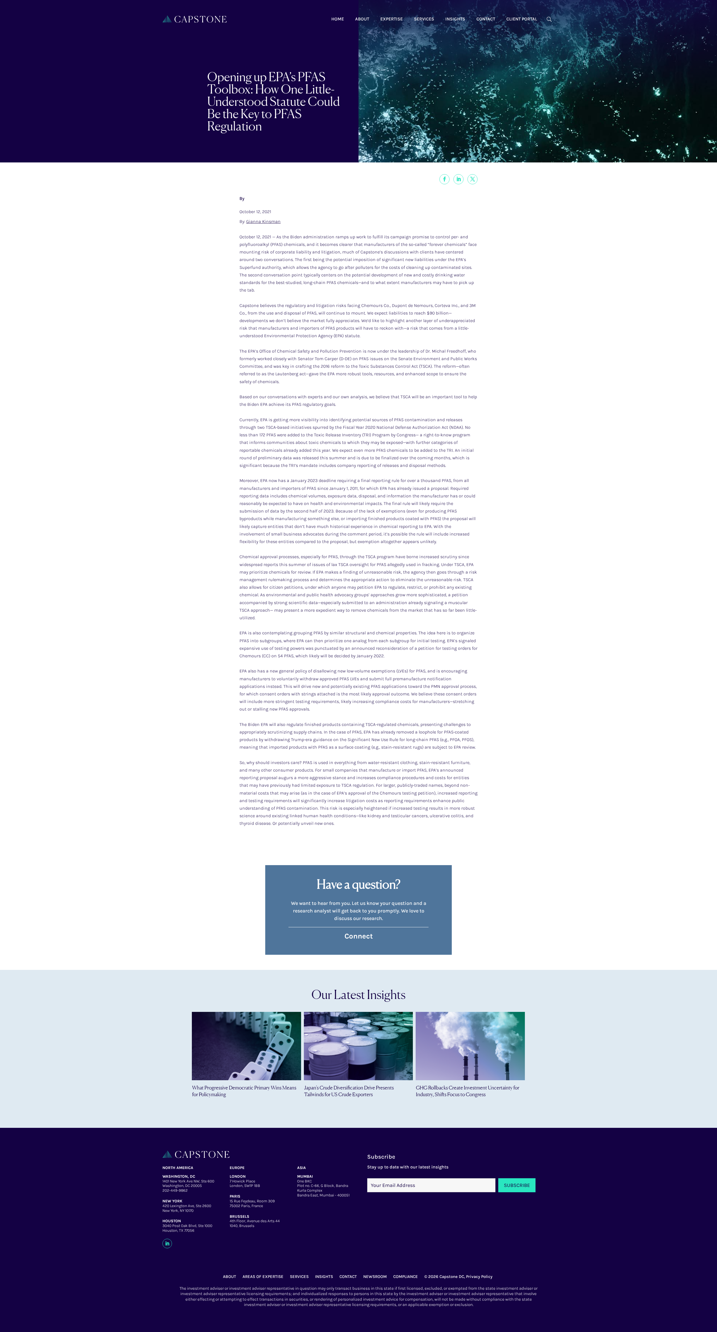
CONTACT (348, 1276)
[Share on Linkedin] (458, 179)
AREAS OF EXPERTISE (263, 1276)
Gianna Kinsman (263, 221)
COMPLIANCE (405, 1276)
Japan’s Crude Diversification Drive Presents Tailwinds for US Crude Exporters (349, 1090)
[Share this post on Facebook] (444, 179)
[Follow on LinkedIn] (167, 1243)
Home (337, 19)
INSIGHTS (324, 1276)
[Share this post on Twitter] (472, 179)
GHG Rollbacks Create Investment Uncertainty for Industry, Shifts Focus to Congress (467, 1090)
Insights (455, 19)
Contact (485, 19)
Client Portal (521, 19)
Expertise (391, 19)
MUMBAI (305, 1176)
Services (424, 19)
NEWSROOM (375, 1276)
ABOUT (229, 1276)
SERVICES (299, 1276)
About (362, 19)
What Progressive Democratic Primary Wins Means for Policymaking (244, 1090)
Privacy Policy (479, 1276)
